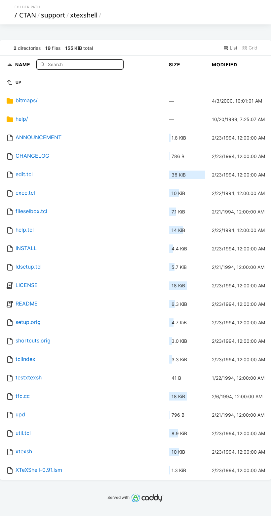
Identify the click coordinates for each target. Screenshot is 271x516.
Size (174, 64)
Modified (224, 64)
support (53, 15)
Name (23, 64)
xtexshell (83, 15)
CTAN (27, 15)
